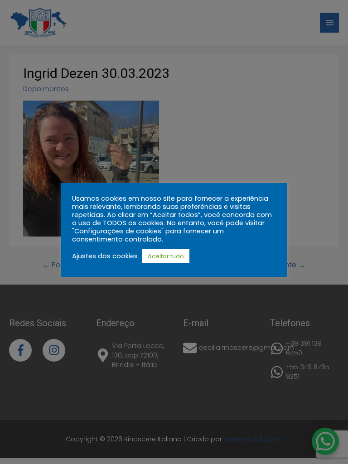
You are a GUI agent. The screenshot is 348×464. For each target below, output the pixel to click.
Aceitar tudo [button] (166, 256)
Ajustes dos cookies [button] (105, 256)
